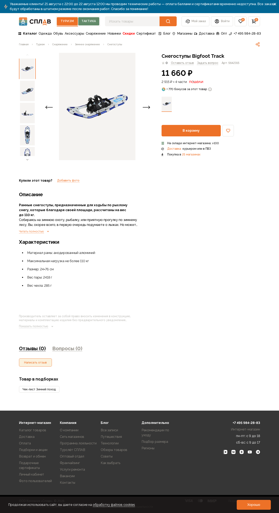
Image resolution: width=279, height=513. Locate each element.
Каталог (30, 33)
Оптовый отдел (72, 456)
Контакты (67, 483)
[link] (258, 44)
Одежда (45, 33)
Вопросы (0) (67, 348)
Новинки (114, 33)
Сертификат (146, 33)
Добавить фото (68, 180)
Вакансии (67, 476)
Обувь (58, 33)
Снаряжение (96, 33)
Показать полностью (33, 326)
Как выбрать (110, 463)
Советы (107, 456)
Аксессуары (74, 33)
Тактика (88, 21)
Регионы (148, 448)
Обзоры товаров (114, 450)
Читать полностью (31, 231)
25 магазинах (191, 154)
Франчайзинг (70, 463)
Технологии (110, 443)
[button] (241, 21)
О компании (69, 430)
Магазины (184, 33)
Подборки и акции (33, 450)
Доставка (206, 33)
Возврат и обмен (32, 456)
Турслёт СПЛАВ (72, 450)
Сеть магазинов (72, 437)
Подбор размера (155, 442)
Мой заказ (199, 21)
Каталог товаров (32, 430)
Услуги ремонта (72, 469)
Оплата (25, 443)
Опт (224, 33)
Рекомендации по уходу (155, 432)
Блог (167, 33)
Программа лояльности (78, 443)
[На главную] (35, 21)
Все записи (109, 430)
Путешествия (111, 437)
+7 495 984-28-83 (247, 33)
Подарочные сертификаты (29, 465)
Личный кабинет (31, 474)
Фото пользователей (35, 481)
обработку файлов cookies (114, 505)
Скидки (129, 33)
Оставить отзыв (182, 63)
